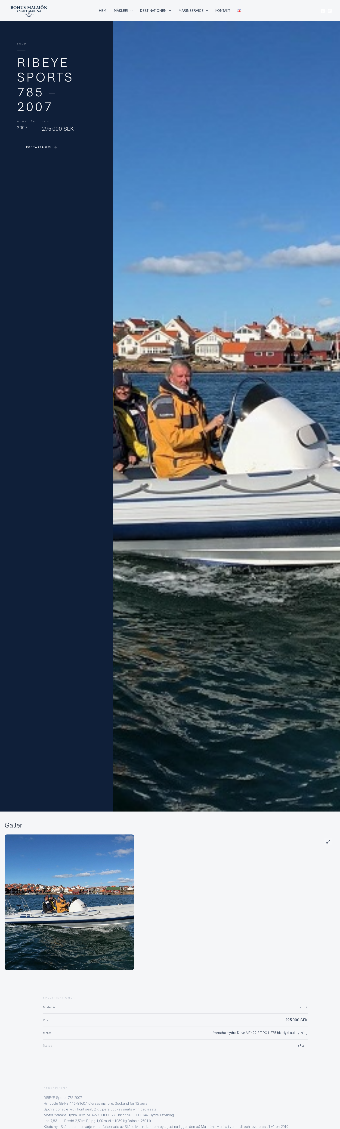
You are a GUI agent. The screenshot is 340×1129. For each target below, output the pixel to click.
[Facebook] (323, 11)
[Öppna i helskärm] (328, 842)
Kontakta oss (38, 147)
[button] (130, 10)
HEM (102, 10)
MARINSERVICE (191, 10)
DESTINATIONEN (153, 10)
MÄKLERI (121, 10)
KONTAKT (222, 10)
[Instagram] (330, 11)
